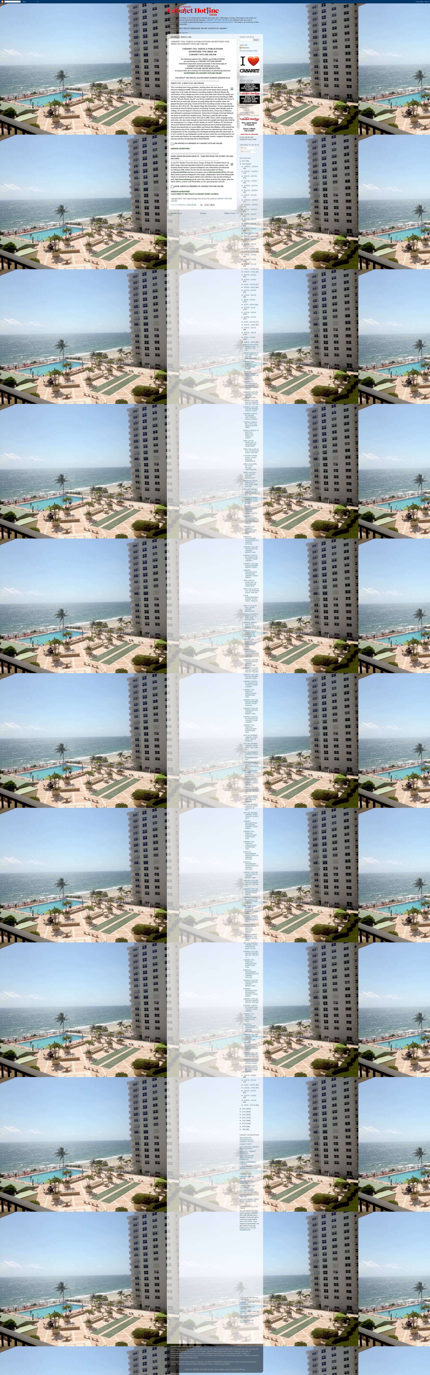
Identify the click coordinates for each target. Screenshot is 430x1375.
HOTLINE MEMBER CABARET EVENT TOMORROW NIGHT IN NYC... (250, 945)
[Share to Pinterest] (214, 205)
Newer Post (176, 213)
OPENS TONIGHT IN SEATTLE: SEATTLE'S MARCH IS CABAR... (250, 434)
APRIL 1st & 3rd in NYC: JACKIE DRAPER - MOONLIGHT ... (250, 475)
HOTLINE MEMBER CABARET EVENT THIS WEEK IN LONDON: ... (250, 798)
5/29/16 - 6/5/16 (250, 287)
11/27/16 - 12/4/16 (250, 181)
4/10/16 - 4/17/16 (250, 317)
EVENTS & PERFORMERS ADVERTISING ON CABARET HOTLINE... (250, 375)
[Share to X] (209, 205)
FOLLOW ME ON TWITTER (246, 1195)
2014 (244, 1112)
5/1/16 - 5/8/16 (249, 304)
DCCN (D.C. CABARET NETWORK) (248, 1152)
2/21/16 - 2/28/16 (250, 1075)
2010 (244, 1123)
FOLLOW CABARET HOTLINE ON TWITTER (248, 1191)
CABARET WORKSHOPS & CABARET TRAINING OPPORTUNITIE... (250, 509)
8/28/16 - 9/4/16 (250, 236)
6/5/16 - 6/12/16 (250, 284)
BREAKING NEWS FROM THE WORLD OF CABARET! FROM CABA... (250, 909)
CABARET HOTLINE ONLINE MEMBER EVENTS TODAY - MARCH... (250, 891)
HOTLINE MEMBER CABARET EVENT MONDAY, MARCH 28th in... (250, 918)
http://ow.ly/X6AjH (180, 172)
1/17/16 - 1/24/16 (250, 1095)
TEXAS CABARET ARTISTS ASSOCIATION (248, 1167)
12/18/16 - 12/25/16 (251, 166)
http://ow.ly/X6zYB (216, 172)
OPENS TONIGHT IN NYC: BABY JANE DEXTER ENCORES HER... (250, 355)
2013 (244, 1115)
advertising (207, 22)
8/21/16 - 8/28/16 (250, 239)
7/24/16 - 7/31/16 (250, 255)
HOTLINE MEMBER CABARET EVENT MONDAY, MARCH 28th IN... (250, 782)
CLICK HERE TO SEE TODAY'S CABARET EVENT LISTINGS (195, 194)
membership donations (224, 22)
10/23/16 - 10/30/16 (251, 200)
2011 (244, 1120)
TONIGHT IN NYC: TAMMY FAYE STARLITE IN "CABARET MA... (250, 633)
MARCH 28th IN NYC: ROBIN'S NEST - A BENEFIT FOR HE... (251, 347)
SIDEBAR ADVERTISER (180, 149)
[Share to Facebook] (212, 205)
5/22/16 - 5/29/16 (250, 290)
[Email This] (205, 205)
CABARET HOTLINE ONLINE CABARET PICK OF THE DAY (251, 402)
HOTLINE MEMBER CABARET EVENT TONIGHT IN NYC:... (250, 807)
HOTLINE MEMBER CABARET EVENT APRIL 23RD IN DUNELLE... (250, 738)
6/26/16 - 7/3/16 (250, 272)
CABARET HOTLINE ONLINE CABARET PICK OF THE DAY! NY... (251, 790)
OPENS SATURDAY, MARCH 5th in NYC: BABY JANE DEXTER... (250, 483)
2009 (244, 1126)
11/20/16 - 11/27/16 (250, 185)
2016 (244, 164)
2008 (244, 1129)
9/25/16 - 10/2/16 (250, 219)
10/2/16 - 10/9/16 (250, 214)
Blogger (242, 1369)
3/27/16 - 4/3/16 (250, 325)
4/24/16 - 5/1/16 (249, 307)
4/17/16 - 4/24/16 (250, 312)
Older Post (229, 213)
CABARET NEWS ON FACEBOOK (247, 1303)
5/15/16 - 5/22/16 (250, 295)
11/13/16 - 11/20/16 (250, 190)
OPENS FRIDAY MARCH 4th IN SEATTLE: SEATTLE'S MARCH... (249, 928)
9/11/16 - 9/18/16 (250, 228)
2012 (244, 1118)
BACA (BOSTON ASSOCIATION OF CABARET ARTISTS (247, 1139)
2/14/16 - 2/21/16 (250, 1080)
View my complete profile (248, 51)
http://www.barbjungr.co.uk (185, 179)
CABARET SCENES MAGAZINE (247, 1182)
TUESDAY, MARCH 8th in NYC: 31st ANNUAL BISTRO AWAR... (250, 424)
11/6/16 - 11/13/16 (250, 195)
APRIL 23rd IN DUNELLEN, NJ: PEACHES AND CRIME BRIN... (250, 443)
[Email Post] (201, 205)
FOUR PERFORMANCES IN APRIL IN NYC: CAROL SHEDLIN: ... (250, 599)
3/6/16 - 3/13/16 (249, 337)
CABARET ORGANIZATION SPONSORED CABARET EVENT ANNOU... (250, 385)
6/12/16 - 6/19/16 (250, 279)
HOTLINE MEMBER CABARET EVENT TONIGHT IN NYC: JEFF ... (250, 815)
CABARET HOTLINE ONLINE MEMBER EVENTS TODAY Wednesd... (250, 702)
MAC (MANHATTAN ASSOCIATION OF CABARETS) (247, 1157)
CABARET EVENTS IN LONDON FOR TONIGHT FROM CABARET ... (250, 558)
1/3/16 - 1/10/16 (250, 1105)
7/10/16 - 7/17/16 (250, 264)
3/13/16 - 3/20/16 (250, 332)
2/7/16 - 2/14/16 (250, 1085)
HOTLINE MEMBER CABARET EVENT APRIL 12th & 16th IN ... (250, 746)
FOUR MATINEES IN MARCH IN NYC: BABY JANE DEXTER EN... (250, 617)
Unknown (245, 48)
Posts (244, 148)
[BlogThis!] (207, 205)
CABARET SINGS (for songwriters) (247, 1186)
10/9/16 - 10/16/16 (250, 209)
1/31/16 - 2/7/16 (250, 1088)
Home (203, 213)
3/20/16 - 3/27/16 (250, 328)
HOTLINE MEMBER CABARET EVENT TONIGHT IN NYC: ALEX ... (250, 500)
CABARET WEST (246, 1144)
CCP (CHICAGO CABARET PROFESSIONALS (249, 1147)
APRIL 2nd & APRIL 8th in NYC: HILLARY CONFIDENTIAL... (250, 466)
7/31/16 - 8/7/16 (250, 252)
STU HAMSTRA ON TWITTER (247, 1321)
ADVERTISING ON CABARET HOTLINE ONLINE (203, 73)
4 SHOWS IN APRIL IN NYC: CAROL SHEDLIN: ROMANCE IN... (250, 458)
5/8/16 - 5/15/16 (249, 300)
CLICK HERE (247, 1221)
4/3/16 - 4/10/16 (250, 322)
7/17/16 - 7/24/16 (250, 259)
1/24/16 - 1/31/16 (250, 1091)
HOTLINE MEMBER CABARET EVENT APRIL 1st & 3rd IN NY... (250, 765)
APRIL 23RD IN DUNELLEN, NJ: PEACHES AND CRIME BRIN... (250, 583)
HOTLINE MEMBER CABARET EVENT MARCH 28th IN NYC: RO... (250, 492)
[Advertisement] (250, 1243)
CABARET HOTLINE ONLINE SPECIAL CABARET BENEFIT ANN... (250, 394)
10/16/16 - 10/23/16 (251, 205)
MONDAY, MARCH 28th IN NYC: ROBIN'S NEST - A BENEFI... (250, 625)
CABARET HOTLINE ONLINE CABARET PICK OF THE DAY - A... (251, 954)
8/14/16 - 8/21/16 (250, 244)
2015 (244, 1109)
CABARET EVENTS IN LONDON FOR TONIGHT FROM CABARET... (251, 416)
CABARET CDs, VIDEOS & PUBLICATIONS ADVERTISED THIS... (249, 365)
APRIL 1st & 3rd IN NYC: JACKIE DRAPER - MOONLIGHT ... (250, 608)
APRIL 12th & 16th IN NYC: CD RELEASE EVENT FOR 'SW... (251, 451)
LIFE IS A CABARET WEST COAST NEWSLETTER (249, 1200)
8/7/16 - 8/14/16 (250, 249)
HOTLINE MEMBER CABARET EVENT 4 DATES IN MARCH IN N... (250, 773)
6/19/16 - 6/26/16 (250, 275)
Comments (246, 152)
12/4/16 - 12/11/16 (250, 176)
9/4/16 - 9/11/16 (249, 233)
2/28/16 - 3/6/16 (250, 342)
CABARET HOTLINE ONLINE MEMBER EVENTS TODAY (250, 409)
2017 (244, 161)
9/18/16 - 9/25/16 (250, 224)
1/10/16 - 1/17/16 (250, 1100)
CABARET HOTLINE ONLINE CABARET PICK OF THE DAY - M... (251, 883)
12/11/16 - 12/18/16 (251, 171)
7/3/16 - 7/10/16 (250, 269)
